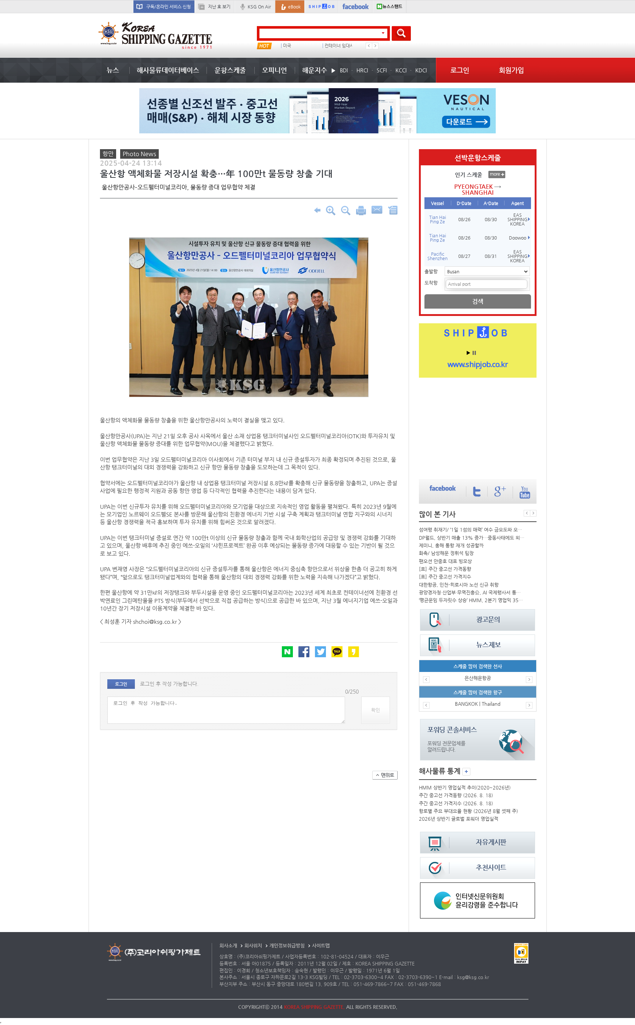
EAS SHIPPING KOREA (517, 219)
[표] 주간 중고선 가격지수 (445, 576)
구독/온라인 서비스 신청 (168, 6)
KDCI (421, 70)
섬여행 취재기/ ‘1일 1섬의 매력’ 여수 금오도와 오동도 (472, 529)
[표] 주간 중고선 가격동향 (445, 569)
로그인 (460, 70)
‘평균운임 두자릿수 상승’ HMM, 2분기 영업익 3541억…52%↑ (472, 600)
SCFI (382, 70)
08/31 (491, 256)
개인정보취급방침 (287, 945)
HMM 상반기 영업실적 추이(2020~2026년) (465, 787)
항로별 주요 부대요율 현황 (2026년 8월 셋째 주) (468, 811)
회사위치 (253, 945)
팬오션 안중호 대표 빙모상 (445, 561)
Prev (369, 46)
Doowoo (517, 237)
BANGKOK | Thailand (478, 703)
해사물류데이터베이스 (168, 70)
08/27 (464, 256)
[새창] (477, 885)
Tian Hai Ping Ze (437, 219)
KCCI (400, 70)
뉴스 (113, 70)
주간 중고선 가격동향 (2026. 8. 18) (456, 795)
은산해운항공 (477, 678)
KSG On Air (259, 6)
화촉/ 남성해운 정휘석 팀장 (446, 553)
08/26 (464, 219)
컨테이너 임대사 (339, 45)
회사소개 (228, 945)
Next (375, 46)
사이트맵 (321, 945)
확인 (375, 710)
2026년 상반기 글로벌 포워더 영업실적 (458, 818)
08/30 (491, 219)
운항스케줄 (230, 70)
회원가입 (511, 70)
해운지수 (314, 70)
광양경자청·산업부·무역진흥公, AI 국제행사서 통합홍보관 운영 (472, 592)
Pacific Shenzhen (437, 256)
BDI (344, 70)
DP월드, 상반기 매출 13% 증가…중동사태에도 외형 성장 (472, 537)
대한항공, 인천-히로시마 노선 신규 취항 (459, 584)
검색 (477, 301)
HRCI (362, 70)
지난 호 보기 (219, 6)
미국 (287, 45)
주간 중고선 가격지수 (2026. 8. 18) (456, 803)
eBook (294, 6)
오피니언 (274, 70)
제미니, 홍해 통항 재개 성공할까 (451, 545)
